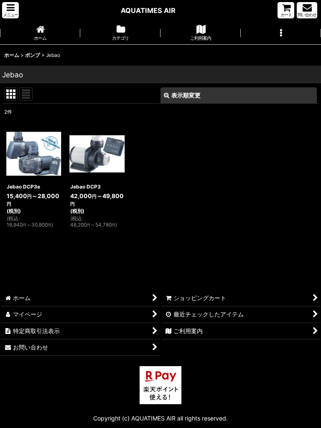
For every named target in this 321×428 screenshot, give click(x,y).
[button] (10, 10)
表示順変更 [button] (186, 95)
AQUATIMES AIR (148, 10)
